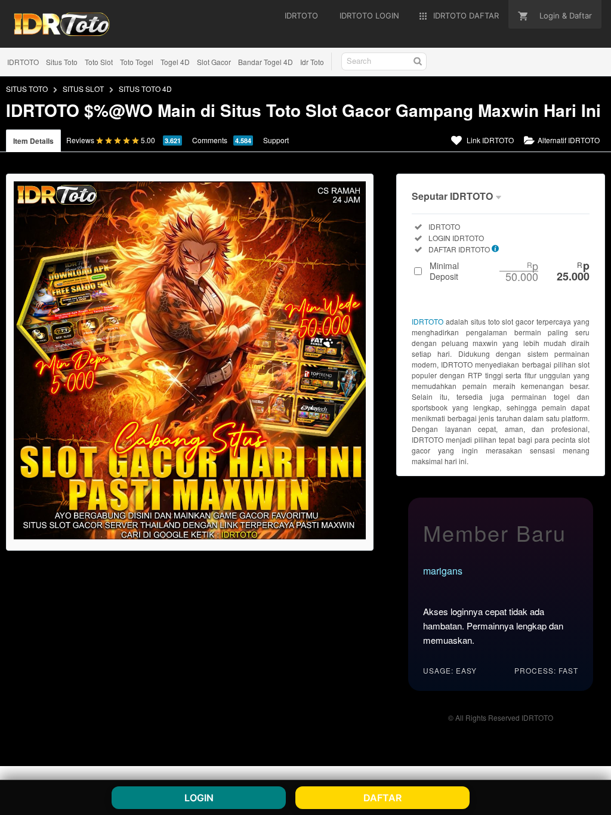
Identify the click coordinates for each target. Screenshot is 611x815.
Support (276, 140)
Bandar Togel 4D (265, 62)
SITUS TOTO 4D (145, 89)
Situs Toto (62, 62)
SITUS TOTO (27, 89)
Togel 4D (175, 62)
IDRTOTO (23, 62)
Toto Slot (99, 62)
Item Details (33, 140)
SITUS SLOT (83, 89)
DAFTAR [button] (382, 798)
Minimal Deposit (510, 271)
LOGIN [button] (199, 798)
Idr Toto (312, 62)
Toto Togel (136, 62)
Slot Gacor (214, 62)
